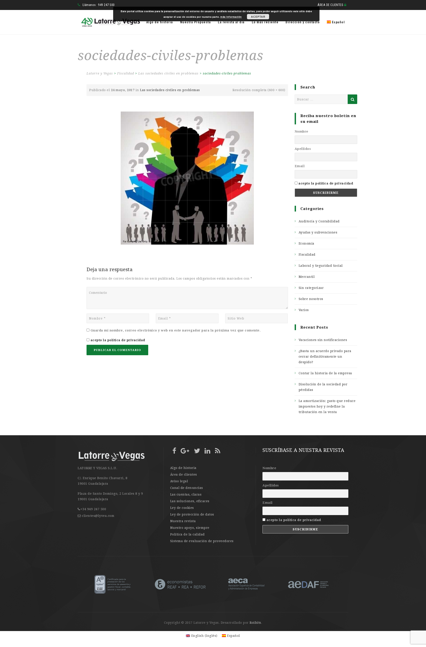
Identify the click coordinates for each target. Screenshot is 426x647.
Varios (304, 310)
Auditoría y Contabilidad (319, 221)
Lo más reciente (265, 22)
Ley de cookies (182, 508)
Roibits (255, 622)
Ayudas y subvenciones (318, 232)
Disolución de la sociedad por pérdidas (323, 387)
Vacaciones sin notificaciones (323, 340)
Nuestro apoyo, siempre (189, 527)
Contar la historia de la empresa (325, 373)
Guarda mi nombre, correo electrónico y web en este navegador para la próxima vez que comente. (176, 330)
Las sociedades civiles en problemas (170, 90)
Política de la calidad (187, 534)
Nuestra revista (183, 521)
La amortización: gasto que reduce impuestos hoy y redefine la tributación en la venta (327, 406)
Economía (306, 243)
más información (231, 16)
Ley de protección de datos (192, 514)
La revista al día (231, 22)
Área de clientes (183, 474)
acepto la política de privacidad (118, 340)
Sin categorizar (311, 288)
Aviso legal (179, 481)
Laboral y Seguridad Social (321, 265)
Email (300, 166)
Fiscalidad (307, 254)
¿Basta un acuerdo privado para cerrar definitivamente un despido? (325, 356)
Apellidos (303, 149)
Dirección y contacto (303, 22)
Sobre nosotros (311, 299)
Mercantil (307, 276)
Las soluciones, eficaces (189, 501)
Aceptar (258, 17)
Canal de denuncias (186, 488)
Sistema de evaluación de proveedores (202, 541)
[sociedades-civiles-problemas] (187, 178)
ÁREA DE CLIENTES (331, 5)
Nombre (301, 131)
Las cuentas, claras (186, 494)
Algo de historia (159, 22)
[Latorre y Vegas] (109, 22)
